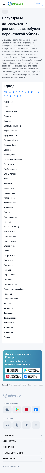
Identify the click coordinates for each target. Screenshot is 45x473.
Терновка (8, 308)
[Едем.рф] (15, 4)
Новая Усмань (10, 231)
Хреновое (8, 327)
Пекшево (8, 270)
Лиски (7, 212)
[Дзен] (36, 425)
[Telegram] (26, 425)
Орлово (7, 251)
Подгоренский (10, 284)
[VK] (7, 425)
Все (5, 92)
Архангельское (10, 111)
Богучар (7, 121)
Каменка (8, 183)
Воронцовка (9, 155)
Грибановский (10, 169)
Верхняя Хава (10, 145)
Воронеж (8, 150)
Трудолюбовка (10, 318)
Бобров (7, 116)
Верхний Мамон (11, 140)
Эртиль (7, 337)
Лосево (7, 222)
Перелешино (9, 275)
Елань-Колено (10, 174)
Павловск (8, 260)
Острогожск (9, 255)
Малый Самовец (11, 227)
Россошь (8, 294)
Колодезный (9, 198)
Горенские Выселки (13, 159)
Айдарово (8, 102)
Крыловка (8, 207)
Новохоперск (10, 241)
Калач (6, 179)
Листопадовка (10, 217)
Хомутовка (9, 323)
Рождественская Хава (14, 289)
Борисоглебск (10, 131)
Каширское (9, 188)
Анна (6, 107)
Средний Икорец (11, 299)
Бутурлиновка (10, 135)
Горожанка (9, 164)
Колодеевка (9, 193)
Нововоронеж (10, 236)
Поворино (8, 279)
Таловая (7, 303)
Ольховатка (9, 246)
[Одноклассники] (16, 425)
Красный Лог (10, 203)
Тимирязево (9, 313)
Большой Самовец (12, 126)
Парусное (8, 265)
